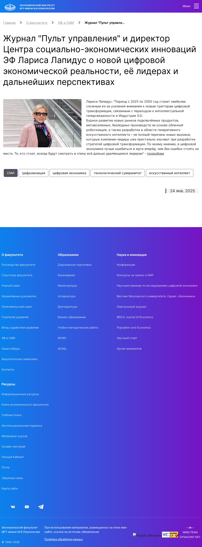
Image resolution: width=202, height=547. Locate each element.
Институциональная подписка (22, 425)
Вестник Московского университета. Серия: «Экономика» (156, 296)
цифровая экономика (69, 173)
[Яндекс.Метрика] (147, 535)
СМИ (10, 173)
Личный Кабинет (13, 457)
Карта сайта (10, 488)
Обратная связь (12, 478)
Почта (5, 467)
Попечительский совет (17, 306)
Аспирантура (66, 296)
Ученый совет (11, 285)
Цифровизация (33, 173)
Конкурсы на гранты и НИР (135, 275)
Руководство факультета (18, 264)
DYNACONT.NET (190, 537)
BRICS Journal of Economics (135, 317)
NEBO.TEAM (190, 532)
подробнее (155, 153)
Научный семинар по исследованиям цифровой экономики (157, 285)
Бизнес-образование (72, 317)
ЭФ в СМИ (8, 338)
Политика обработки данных (63, 539)
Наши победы (11, 348)
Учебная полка (11, 415)
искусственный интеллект (169, 173)
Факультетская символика (19, 359)
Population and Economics (134, 327)
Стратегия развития (15, 317)
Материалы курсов (14, 436)
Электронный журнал (131, 306)
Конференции (126, 264)
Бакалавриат (66, 275)
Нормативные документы (19, 296)
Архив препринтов (129, 348)
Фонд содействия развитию (20, 327)
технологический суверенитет (118, 173)
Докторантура (67, 306)
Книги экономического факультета (25, 404)
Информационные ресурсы (20, 394)
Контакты (8, 369)
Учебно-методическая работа (78, 327)
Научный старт (127, 338)
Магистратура (67, 285)
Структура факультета (17, 275)
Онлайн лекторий (13, 446)
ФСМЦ (62, 348)
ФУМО (62, 338)
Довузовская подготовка (75, 264)
